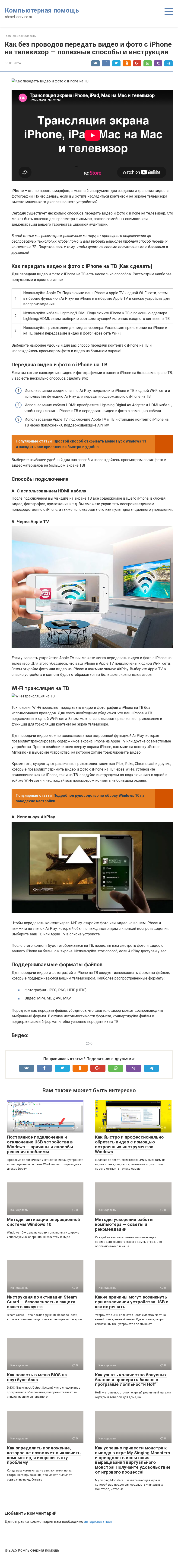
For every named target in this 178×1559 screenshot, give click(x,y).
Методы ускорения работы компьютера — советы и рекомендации (124, 1224)
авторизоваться (98, 1521)
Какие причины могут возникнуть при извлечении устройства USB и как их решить (131, 1301)
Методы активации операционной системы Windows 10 (43, 1222)
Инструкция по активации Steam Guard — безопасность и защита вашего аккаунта (42, 1301)
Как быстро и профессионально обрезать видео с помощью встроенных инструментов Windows (129, 1144)
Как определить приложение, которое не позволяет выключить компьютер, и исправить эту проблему (44, 1455)
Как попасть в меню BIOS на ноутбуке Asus (37, 1377)
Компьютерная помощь (42, 10)
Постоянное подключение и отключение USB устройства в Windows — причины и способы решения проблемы (40, 1144)
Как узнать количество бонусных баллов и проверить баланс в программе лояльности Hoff (131, 1379)
